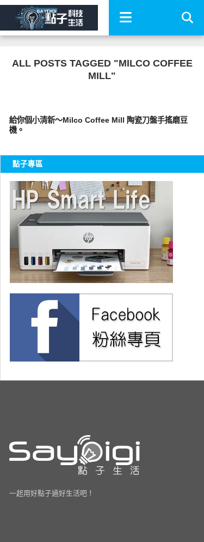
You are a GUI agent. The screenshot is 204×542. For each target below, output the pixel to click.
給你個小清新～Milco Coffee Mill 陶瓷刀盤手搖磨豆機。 (98, 125)
